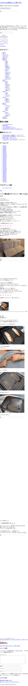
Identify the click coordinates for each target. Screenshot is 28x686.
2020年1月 (4, 152)
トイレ (6, 75)
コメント (3, 654)
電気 (3, 53)
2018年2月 (4, 179)
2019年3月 (4, 164)
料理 (3, 97)
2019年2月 (4, 165)
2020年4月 (4, 149)
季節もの (4, 58)
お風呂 (6, 74)
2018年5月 (4, 175)
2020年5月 (4, 148)
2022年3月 (4, 145)
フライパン (7, 105)
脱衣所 (6, 66)
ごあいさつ (5, 54)
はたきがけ (7, 78)
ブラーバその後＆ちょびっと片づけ (9, 127)
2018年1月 (4, 180)
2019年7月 (4, 159)
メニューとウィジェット (5, 8)
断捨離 (4, 59)
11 (3, 39)
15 (0, 41)
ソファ (6, 106)
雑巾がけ (7, 73)
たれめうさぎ (8, 645)
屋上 (6, 65)
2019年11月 (5, 155)
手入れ (4, 104)
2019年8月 (4, 158)
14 (7, 39)
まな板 (6, 107)
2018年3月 (4, 178)
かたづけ (4, 81)
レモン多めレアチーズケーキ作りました (10, 139)
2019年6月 (4, 160)
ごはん (6, 102)
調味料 (6, 99)
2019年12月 (5, 153)
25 (3, 43)
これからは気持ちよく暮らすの (11, 2)
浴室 (6, 92)
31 (2, 44)
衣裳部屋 (7, 67)
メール (1, 668)
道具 (3, 111)
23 (1, 43)
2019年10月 (5, 156)
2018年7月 (4, 173)
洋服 (6, 110)
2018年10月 (5, 170)
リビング (7, 88)
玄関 (6, 61)
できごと (4, 56)
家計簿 (4, 117)
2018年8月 (4, 172)
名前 (1, 666)
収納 (3, 91)
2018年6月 (4, 174)
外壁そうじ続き (5, 137)
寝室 (6, 62)
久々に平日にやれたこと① (8, 124)
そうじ (4, 60)
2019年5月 (4, 162)
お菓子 (6, 100)
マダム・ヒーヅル (20, 136)
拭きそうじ (7, 77)
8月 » (4, 46)
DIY (3, 52)
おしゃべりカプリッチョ (7, 187)
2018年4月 (4, 177)
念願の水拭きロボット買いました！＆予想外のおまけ (12, 129)
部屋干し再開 (5, 125)
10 (2, 39)
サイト (1, 671)
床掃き (6, 76)
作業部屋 (7, 84)
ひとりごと (5, 55)
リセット (7, 89)
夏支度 (19, 645)
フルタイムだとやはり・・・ (8, 126)
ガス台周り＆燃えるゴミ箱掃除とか (9, 135)
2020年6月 (4, 146)
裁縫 (3, 103)
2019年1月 (4, 166)
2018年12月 (5, 167)
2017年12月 (5, 181)
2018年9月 (4, 171)
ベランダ (7, 68)
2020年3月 (4, 150)
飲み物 (6, 98)
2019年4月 (4, 163)
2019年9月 (4, 157)
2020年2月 (4, 151)
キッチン (7, 85)
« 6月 (1, 46)
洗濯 (3, 80)
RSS (1, 190)
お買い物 (4, 118)
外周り (6, 69)
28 (7, 43)
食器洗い (7, 90)
